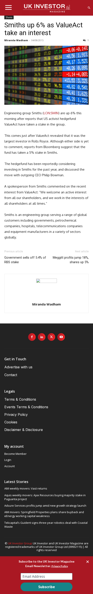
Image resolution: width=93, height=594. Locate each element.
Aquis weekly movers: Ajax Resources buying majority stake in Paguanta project (45, 497)
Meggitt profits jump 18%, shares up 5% (71, 260)
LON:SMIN (51, 113)
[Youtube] (61, 337)
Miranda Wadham (16, 40)
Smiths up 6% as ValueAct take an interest (43, 29)
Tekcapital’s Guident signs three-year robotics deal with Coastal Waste (46, 525)
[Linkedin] (41, 337)
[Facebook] (32, 337)
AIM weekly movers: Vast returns (25, 488)
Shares (9, 17)
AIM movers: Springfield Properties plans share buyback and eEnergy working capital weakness (44, 514)
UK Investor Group (20, 543)
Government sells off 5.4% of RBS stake (25, 260)
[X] (51, 337)
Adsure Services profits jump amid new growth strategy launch (45, 506)
